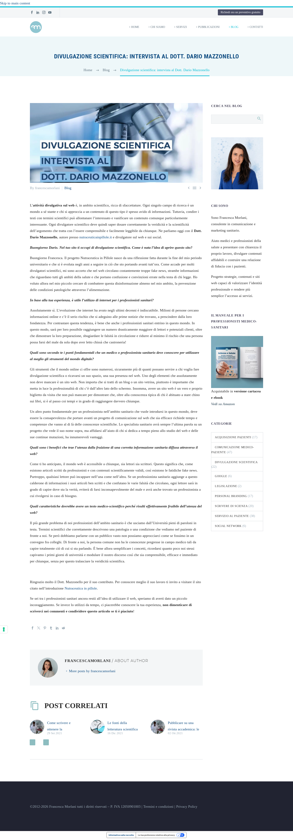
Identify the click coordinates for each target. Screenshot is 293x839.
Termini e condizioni (158, 807)
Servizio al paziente (232, 516)
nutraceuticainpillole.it (95, 237)
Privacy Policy (186, 807)
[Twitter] (38, 628)
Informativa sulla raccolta (121, 835)
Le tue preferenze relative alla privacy (156, 835)
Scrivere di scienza (231, 506)
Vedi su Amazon (223, 404)
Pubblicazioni (209, 27)
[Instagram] (44, 12)
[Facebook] (32, 12)
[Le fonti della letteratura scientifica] (98, 727)
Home (135, 27)
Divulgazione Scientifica (236, 462)
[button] (32, 742)
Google (221, 476)
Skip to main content (15, 3)
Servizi (181, 27)
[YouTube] (50, 12)
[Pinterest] (44, 628)
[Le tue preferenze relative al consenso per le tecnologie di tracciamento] (4, 629)
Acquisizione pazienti (233, 437)
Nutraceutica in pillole (81, 588)
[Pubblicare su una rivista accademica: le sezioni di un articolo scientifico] (159, 727)
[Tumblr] (51, 628)
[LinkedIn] (38, 12)
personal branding (231, 496)
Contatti (256, 27)
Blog (234, 27)
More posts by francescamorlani (92, 671)
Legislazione (226, 486)
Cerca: (259, 118)
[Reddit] (63, 628)
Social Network (228, 526)
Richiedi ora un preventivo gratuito (240, 12)
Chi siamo (157, 27)
